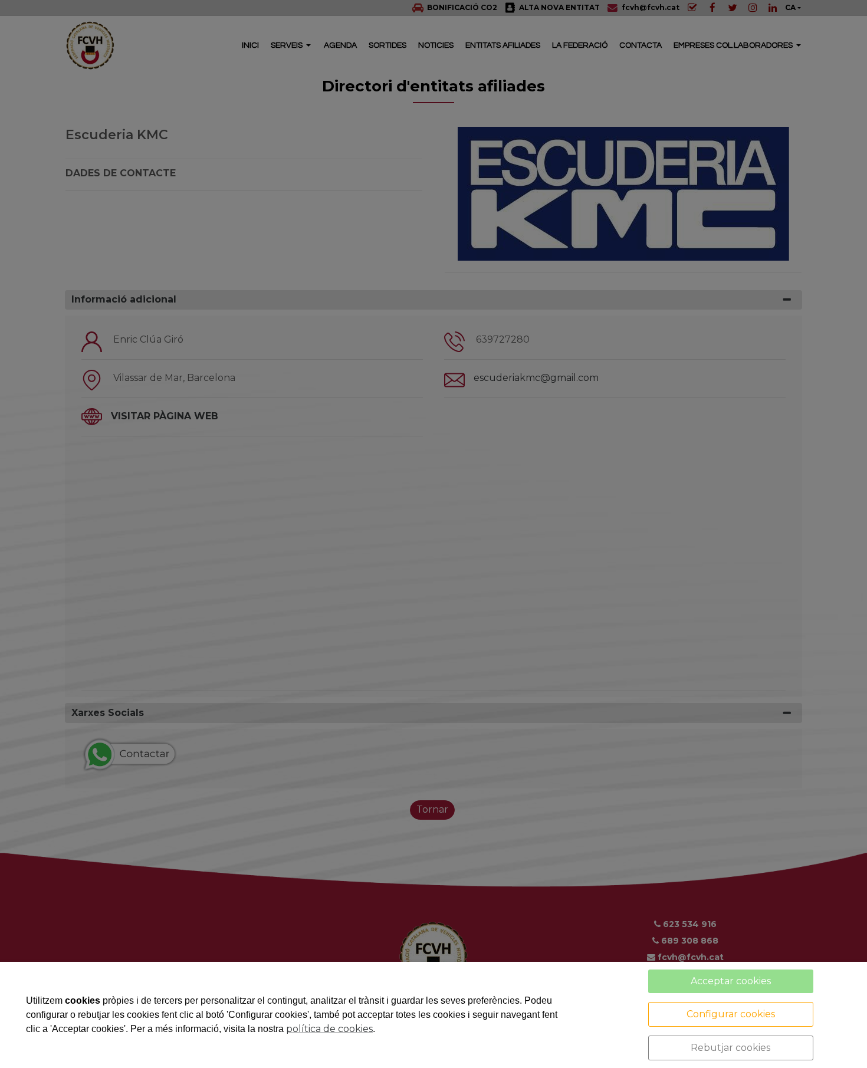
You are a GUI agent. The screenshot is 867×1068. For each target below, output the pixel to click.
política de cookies (329, 1028)
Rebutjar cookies (730, 1047)
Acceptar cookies (731, 981)
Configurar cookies (731, 1014)
